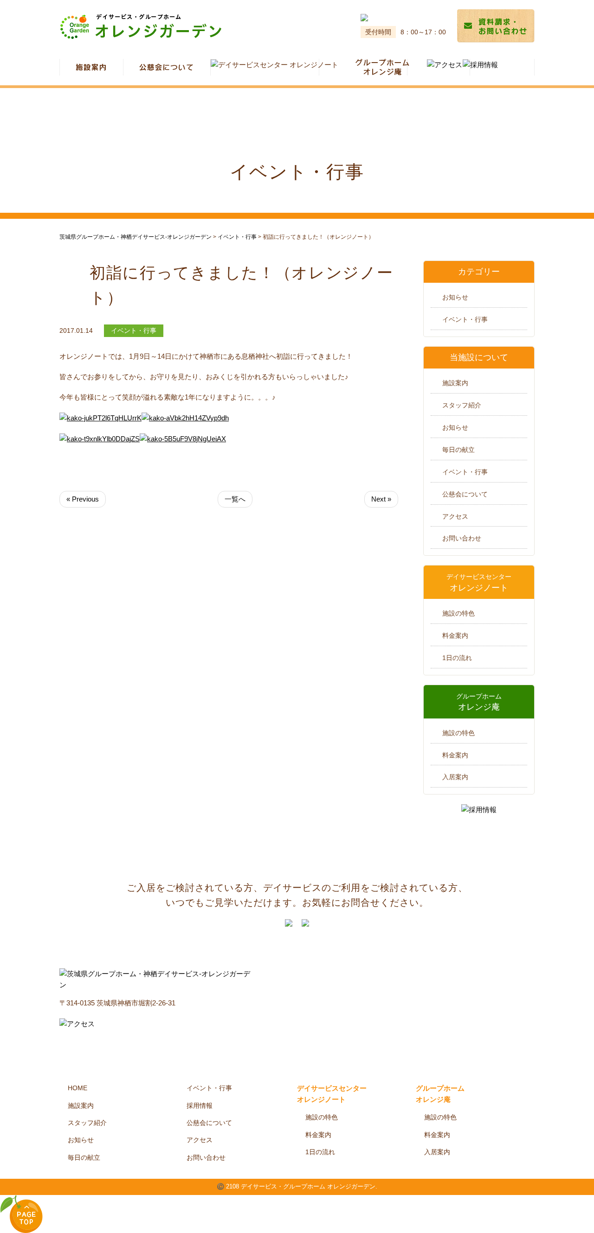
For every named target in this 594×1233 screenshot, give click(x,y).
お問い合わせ (461, 538)
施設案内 (455, 383)
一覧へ (235, 499)
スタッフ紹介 (461, 405)
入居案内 (455, 777)
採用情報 (200, 1105)
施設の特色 (458, 613)
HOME (77, 1088)
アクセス (455, 516)
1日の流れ (457, 657)
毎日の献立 (458, 449)
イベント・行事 (465, 319)
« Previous (82, 499)
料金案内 (455, 635)
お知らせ (455, 297)
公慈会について (465, 494)
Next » (381, 499)
